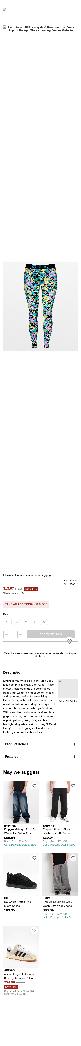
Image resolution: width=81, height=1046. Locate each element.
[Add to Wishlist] (34, 785)
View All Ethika (68, 701)
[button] (40, 305)
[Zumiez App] (40, 32)
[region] (40, 305)
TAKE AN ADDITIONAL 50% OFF (26, 604)
